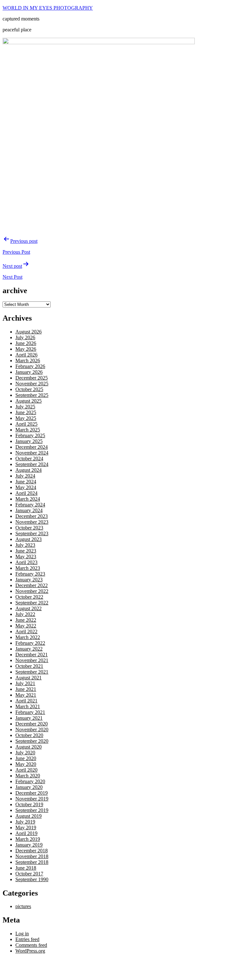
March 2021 (27, 706)
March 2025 (27, 429)
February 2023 (30, 574)
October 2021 (29, 666)
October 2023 (29, 527)
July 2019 (25, 821)
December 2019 (31, 793)
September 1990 (31, 879)
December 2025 (31, 378)
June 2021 (25, 689)
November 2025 (31, 383)
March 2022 (27, 637)
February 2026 (30, 366)
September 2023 (31, 533)
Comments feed (31, 945)
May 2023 (25, 556)
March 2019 (27, 839)
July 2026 (25, 337)
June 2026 (25, 343)
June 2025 (25, 412)
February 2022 (30, 643)
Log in (22, 933)
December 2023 (31, 516)
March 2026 (27, 360)
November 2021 (31, 660)
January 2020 (29, 787)
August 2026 (28, 331)
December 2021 (31, 654)
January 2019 (29, 845)
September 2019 (31, 810)
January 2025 (29, 441)
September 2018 (31, 862)
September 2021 (31, 672)
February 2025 (30, 435)
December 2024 (31, 447)
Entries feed (27, 939)
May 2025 (25, 418)
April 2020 (26, 770)
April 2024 (26, 493)
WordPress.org (30, 951)
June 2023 (25, 550)
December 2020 (31, 723)
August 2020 (28, 747)
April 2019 (26, 833)
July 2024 (25, 476)
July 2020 (25, 752)
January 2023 (29, 579)
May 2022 (25, 625)
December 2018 (31, 850)
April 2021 (26, 700)
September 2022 (31, 602)
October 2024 (29, 458)
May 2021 (25, 695)
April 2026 (26, 354)
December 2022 (31, 585)
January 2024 (29, 510)
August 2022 (28, 608)
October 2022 (29, 597)
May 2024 (25, 487)
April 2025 (26, 424)
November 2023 (31, 522)
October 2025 (29, 389)
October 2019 (29, 804)
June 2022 (25, 620)
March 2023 (27, 568)
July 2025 (25, 406)
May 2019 (25, 827)
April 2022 (26, 631)
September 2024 (31, 464)
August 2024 (28, 470)
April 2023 (26, 562)
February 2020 (30, 781)
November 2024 (31, 452)
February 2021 (30, 712)
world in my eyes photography (48, 8)
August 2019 (28, 816)
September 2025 (31, 395)
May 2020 (25, 764)
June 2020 (25, 758)
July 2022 (25, 614)
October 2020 (29, 735)
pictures (23, 906)
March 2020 (27, 775)
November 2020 (31, 729)
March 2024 (27, 499)
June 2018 (25, 868)
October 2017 (29, 873)
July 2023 (25, 545)
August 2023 (28, 539)
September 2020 (31, 741)
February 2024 (30, 504)
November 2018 (31, 856)
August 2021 (28, 677)
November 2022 (31, 591)
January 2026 (29, 372)
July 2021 (25, 683)
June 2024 (25, 481)
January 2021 (29, 718)
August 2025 (28, 401)
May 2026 (25, 349)
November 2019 (31, 798)
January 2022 (29, 649)
